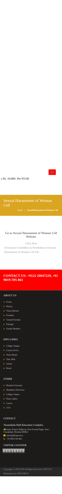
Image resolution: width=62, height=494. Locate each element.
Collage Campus (13, 346)
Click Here (31, 243)
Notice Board (11, 355)
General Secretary (13, 320)
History (9, 306)
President (10, 315)
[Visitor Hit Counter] (14, 450)
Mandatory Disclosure (15, 390)
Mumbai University (14, 385)
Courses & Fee (12, 350)
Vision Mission (12, 311)
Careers (9, 403)
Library (9, 364)
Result (8, 368)
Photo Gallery (12, 399)
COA (8, 408)
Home (20, 210)
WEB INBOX (23, 473)
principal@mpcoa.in (14, 435)
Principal (9, 324)
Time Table (10, 359)
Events (9, 302)
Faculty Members (13, 329)
